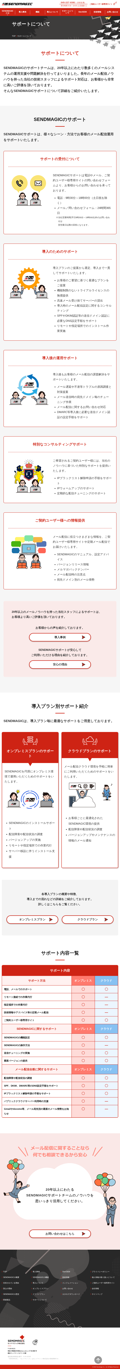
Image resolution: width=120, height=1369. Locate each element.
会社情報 (95, 1288)
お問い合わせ (112, 12)
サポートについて (67, 12)
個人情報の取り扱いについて (103, 1277)
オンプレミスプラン (41, 1288)
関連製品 (6, 1300)
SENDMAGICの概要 (11, 1277)
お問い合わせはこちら (60, 1233)
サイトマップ (97, 1294)
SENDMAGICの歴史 (11, 1294)
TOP (14, 36)
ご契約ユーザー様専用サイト (101, 4)
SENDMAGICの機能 (41, 1277)
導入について (52, 12)
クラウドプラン (39, 1294)
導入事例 (22, 12)
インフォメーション (70, 1283)
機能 (37, 12)
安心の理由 (7, 1288)
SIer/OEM (82, 12)
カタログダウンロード (71, 1294)
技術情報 (97, 12)
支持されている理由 (11, 1283)
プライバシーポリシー (100, 1272)
